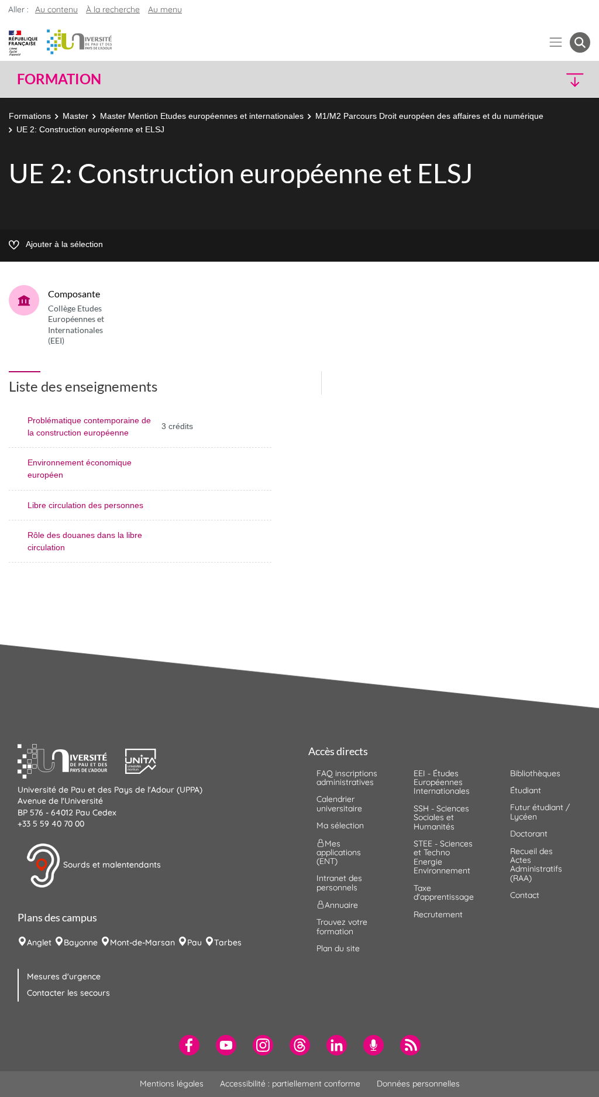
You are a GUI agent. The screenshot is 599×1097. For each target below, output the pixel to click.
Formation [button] (59, 79)
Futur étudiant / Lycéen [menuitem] (540, 811)
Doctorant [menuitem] (529, 833)
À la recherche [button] (113, 9)
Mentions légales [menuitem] (172, 1083)
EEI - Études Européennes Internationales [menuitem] (442, 782)
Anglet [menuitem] (39, 942)
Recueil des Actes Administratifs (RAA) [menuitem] (536, 864)
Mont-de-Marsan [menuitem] (142, 942)
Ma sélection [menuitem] (340, 825)
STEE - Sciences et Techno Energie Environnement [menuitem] (443, 857)
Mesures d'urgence (64, 976)
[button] (520, 79)
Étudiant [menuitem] (525, 790)
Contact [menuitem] (524, 895)
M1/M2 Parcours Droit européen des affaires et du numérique (429, 116)
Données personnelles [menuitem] (418, 1083)
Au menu (165, 9)
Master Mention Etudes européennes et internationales (202, 116)
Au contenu (56, 9)
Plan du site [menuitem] (338, 948)
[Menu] (556, 42)
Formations (30, 116)
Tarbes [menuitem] (228, 942)
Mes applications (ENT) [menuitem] (338, 852)
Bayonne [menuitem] (81, 942)
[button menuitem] (580, 42)
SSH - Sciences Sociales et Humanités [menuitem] (441, 817)
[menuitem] (189, 1045)
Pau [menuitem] (194, 942)
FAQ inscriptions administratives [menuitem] (346, 777)
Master (75, 116)
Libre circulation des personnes (85, 505)
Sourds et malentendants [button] (111, 864)
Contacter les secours (68, 993)
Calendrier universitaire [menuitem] (339, 803)
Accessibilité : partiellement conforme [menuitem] (290, 1083)
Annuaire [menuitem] (341, 905)
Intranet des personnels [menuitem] (339, 882)
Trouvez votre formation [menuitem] (341, 926)
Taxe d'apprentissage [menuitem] (444, 892)
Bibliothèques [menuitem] (535, 773)
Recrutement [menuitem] (438, 914)
